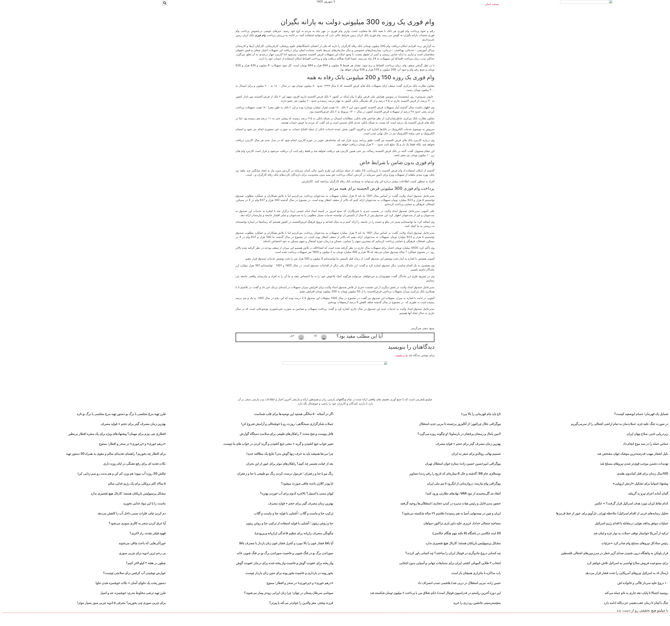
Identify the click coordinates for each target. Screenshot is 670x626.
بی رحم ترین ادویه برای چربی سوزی (142, 553)
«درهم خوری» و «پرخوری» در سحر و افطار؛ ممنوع (300, 583)
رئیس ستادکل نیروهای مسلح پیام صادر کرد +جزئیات (634, 543)
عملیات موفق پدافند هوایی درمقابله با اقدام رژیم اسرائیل (631, 523)
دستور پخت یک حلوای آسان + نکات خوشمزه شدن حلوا (131, 583)
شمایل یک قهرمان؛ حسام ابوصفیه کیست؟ (641, 414)
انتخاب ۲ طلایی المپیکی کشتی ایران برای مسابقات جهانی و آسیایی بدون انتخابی (450, 563)
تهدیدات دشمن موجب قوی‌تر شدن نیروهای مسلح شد (634, 463)
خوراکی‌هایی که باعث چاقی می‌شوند (142, 543)
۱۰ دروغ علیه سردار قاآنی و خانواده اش (642, 583)
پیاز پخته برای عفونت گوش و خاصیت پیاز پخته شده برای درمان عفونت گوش (284, 563)
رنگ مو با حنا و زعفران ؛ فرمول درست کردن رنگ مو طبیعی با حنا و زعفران (285, 473)
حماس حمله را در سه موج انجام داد (645, 443)
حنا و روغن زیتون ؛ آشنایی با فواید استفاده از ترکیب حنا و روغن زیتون (289, 523)
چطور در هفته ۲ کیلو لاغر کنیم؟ (146, 563)
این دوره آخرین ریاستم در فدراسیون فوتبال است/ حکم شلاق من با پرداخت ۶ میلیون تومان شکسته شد (435, 593)
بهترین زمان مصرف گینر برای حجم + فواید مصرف (468, 443)
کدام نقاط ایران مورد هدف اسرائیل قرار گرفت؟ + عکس (631, 503)
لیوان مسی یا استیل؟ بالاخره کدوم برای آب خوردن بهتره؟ (296, 493)
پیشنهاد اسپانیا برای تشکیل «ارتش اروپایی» (640, 483)
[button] (165, 3)
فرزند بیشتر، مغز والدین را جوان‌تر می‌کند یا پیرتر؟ (301, 603)
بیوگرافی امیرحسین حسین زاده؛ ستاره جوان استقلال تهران (463, 463)
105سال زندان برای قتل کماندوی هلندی (642, 473)
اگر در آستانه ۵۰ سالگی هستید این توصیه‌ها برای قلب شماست (293, 414)
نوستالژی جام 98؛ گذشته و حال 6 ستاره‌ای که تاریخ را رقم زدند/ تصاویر (455, 473)
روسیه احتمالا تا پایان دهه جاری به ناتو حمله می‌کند (636, 593)
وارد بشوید (402, 355)
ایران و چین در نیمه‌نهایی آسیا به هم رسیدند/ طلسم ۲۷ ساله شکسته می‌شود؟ (451, 513)
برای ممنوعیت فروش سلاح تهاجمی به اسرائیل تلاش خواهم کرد (627, 563)
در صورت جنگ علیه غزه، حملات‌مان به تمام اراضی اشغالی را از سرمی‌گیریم (619, 424)
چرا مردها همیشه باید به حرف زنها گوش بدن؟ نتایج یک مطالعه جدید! (289, 453)
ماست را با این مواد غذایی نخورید (144, 503)
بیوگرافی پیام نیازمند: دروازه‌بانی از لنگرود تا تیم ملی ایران (464, 483)
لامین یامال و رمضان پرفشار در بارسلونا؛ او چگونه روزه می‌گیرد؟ (459, 434)
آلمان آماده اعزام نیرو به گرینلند (648, 493)
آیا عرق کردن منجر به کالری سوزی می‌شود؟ (137, 523)
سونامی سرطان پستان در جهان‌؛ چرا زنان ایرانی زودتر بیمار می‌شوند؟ (288, 593)
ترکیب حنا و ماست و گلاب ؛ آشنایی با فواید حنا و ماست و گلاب (293, 513)
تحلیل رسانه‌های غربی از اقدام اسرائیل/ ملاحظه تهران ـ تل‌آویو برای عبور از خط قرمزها (612, 513)
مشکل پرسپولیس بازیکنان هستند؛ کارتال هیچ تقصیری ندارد (463, 543)
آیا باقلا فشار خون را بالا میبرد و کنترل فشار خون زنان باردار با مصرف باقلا (286, 543)
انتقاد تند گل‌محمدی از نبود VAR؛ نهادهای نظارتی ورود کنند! (463, 493)
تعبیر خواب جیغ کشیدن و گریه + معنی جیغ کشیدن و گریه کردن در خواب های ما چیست (278, 443)
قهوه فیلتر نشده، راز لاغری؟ (148, 533)
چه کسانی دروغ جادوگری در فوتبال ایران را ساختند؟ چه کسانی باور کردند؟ (453, 553)
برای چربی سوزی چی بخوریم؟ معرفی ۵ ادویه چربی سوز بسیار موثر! (121, 603)
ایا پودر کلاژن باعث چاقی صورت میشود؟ (307, 483)
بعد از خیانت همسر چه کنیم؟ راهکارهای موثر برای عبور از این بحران (289, 463)
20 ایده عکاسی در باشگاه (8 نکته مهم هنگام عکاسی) (466, 533)
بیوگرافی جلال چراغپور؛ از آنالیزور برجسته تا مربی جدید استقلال (460, 424)
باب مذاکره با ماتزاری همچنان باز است (476, 573)
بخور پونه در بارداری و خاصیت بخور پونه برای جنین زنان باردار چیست (289, 573)
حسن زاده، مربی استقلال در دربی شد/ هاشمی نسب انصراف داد (459, 583)
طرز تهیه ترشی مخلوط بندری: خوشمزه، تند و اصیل (133, 593)
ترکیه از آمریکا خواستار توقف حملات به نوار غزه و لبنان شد (630, 533)
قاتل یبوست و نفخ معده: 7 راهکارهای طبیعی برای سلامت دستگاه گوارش (286, 434)
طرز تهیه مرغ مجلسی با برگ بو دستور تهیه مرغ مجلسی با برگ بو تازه (121, 414)
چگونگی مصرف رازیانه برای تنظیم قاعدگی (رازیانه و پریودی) (294, 533)
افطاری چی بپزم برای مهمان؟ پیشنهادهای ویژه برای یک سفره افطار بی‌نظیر (117, 434)
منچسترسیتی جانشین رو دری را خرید (477, 603)
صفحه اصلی (492, 4)
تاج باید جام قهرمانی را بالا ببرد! (481, 414)
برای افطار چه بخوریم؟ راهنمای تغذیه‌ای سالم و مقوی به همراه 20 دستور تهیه (116, 453)
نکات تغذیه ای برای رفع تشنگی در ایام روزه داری (134, 463)
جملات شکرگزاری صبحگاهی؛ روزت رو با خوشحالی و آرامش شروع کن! (287, 424)
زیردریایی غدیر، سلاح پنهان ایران (647, 434)
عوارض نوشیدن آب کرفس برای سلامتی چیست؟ (134, 573)
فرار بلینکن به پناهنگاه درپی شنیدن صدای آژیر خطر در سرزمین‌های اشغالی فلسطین (614, 553)
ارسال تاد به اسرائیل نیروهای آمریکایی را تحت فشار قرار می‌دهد (626, 573)
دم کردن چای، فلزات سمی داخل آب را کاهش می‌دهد (132, 513)
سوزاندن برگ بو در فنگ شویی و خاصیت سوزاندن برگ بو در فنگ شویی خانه (285, 553)
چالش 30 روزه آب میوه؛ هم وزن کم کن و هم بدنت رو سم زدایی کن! (121, 473)
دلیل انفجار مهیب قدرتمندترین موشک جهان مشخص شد (632, 453)
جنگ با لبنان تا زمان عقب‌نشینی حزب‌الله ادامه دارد (636, 603)
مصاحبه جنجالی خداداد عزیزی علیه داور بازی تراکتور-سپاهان (462, 523)
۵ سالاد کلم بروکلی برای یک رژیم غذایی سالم (137, 483)
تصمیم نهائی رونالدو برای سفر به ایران (476, 453)
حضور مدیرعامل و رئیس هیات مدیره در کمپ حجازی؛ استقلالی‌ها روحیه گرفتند (450, 503)
